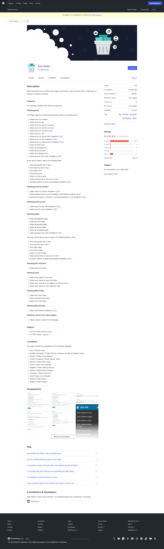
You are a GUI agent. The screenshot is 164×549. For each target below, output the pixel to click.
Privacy (10, 530)
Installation (52, 78)
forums (49, 332)
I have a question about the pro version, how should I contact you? (50, 483)
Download (132, 68)
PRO (60, 136)
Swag (100, 530)
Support (134, 78)
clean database (126, 118)
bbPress (131, 527)
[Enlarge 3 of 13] (47, 436)
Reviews (41, 78)
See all (134, 158)
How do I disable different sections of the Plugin (44, 459)
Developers (71, 527)
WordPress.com (134, 521)
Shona (28, 539)
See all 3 (134, 110)
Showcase (41, 521)
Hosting (10, 527)
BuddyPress (132, 530)
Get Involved (102, 521)
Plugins (40, 527)
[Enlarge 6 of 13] (72, 413)
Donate (101, 527)
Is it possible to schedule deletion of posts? (42, 477)
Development (65, 78)
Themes (40, 524)
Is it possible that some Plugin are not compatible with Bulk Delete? (50, 471)
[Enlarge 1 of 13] (47, 395)
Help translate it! (97, 15)
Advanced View (109, 124)
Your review (108, 158)
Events (100, 524)
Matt (130, 524)
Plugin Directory (13, 9)
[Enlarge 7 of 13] (72, 431)
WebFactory (44, 69)
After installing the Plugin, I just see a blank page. (44, 453)
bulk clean (125, 114)
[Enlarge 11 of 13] (96, 401)
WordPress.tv (73, 530)
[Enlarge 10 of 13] (96, 395)
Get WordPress (155, 3)
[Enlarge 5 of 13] (72, 395)
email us (45, 334)
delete (134, 118)
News (9, 524)
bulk (120, 114)
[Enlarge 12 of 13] (96, 407)
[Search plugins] (28, 21)
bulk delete (133, 114)
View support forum (111, 174)
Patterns (40, 530)
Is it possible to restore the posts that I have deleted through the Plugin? (52, 465)
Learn (69, 521)
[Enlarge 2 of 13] (47, 414)
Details (31, 78)
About (9, 521)
